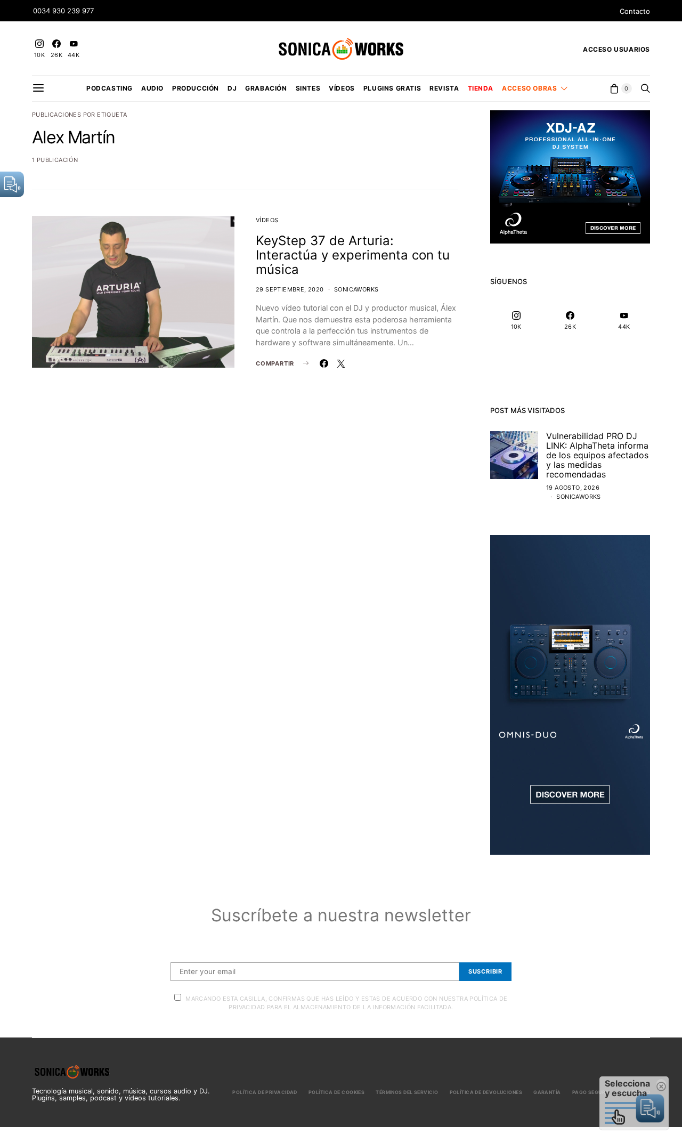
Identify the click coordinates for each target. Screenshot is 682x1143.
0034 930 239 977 (63, 10)
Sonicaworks (356, 289)
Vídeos (342, 88)
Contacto (635, 11)
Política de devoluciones (486, 1092)
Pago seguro (591, 1092)
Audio (152, 88)
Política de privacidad (264, 1092)
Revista (444, 88)
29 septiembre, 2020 (290, 289)
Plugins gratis (392, 88)
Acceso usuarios (616, 49)
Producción (195, 88)
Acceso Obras (529, 88)
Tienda (481, 88)
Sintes (308, 88)
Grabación (266, 88)
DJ (232, 88)
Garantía (547, 1092)
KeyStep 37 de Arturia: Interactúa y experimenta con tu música (353, 255)
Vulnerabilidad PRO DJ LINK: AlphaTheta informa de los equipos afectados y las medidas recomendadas (597, 455)
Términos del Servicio (407, 1092)
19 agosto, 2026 (572, 487)
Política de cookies (336, 1092)
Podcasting (109, 88)
